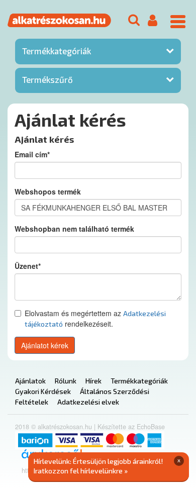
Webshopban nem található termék (74, 229)
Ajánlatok (30, 380)
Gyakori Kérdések (43, 391)
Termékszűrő (47, 79)
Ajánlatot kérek (44, 345)
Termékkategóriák (56, 51)
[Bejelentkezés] (152, 21)
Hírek (93, 380)
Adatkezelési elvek (88, 402)
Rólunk (65, 380)
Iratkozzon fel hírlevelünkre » (81, 470)
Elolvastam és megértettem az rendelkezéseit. (95, 318)
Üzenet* (28, 266)
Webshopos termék (48, 191)
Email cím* (32, 154)
